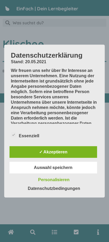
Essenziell (29, 136)
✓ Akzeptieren (53, 152)
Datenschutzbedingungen (54, 188)
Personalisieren (54, 179)
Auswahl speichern (53, 167)
